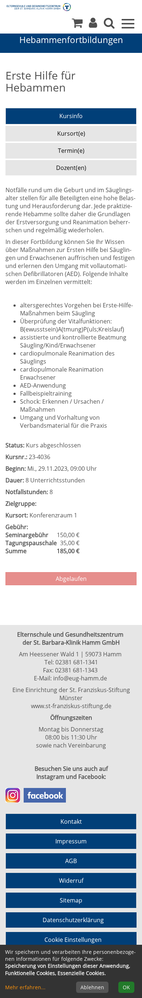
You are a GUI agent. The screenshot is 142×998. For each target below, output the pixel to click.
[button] (93, 25)
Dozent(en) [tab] (71, 168)
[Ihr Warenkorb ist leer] (77, 25)
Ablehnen (92, 987)
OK (126, 987)
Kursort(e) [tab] (71, 133)
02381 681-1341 (76, 662)
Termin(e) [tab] (71, 151)
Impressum (71, 841)
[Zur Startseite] (32, 6)
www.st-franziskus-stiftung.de (71, 706)
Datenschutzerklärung (73, 920)
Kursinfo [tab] (71, 116)
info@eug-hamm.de (80, 678)
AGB (71, 861)
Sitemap (71, 900)
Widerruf (71, 881)
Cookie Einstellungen (73, 940)
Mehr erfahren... (25, 987)
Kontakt (71, 822)
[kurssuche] (109, 25)
